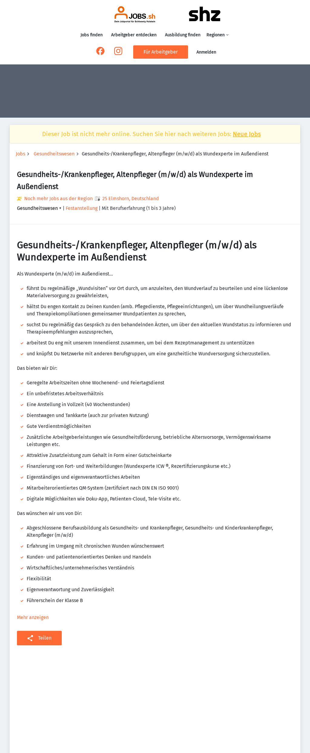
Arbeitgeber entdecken (134, 34)
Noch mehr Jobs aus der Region (58, 198)
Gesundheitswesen (54, 154)
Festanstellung (81, 208)
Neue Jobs (247, 134)
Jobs (20, 154)
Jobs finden (92, 34)
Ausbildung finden (182, 34)
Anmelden (206, 52)
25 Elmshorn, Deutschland (130, 198)
